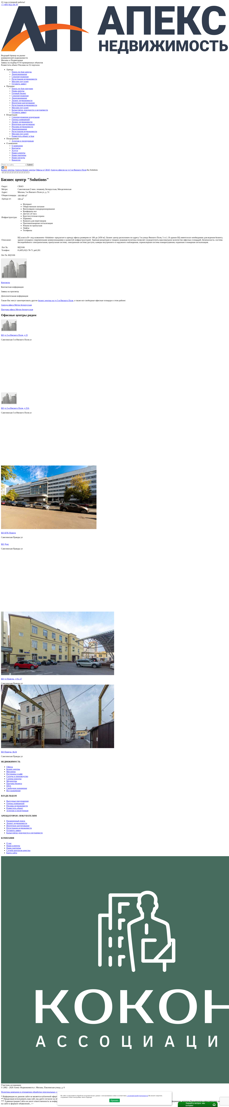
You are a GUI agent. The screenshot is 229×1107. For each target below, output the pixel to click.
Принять (114, 1100)
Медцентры (11, 781)
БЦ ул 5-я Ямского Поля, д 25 (14, 335)
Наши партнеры (19, 155)
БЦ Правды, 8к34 (9, 752)
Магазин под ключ (20, 81)
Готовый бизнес (19, 93)
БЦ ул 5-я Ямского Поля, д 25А (15, 408)
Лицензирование (19, 74)
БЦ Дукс (5, 544)
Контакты (16, 148)
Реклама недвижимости (22, 127)
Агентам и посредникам (23, 141)
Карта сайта (11, 853)
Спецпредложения (20, 77)
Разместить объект (14, 808)
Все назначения (13, 791)
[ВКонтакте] (3, 167)
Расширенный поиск (15, 821)
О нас (9, 843)
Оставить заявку (19, 112)
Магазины (11, 771)
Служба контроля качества (18, 850)
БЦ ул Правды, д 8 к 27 (11, 679)
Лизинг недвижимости (22, 100)
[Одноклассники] (6, 167)
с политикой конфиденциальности (137, 1095)
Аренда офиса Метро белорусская (16, 305)
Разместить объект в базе (23, 136)
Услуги (15, 150)
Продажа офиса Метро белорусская (17, 309)
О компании (17, 146)
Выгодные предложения (17, 801)
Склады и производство (17, 776)
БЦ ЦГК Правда (8, 533)
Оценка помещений (21, 119)
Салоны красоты (13, 779)
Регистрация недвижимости (24, 79)
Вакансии (16, 160)
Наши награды (18, 157)
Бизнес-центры (13, 769)
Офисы (9, 767)
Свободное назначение (16, 788)
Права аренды (18, 91)
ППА (8, 786)
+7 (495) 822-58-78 (9, 4)
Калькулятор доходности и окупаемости (30, 110)
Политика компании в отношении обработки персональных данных (32, 1092)
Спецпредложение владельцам (25, 117)
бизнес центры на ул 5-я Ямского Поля (55, 300)
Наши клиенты (18, 153)
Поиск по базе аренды (22, 72)
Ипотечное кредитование (23, 103)
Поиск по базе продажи (22, 88)
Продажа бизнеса (14, 783)
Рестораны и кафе (14, 774)
